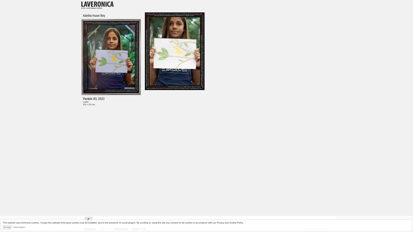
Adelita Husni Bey (94, 16)
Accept (7, 227)
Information (19, 227)
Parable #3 (90, 99)
